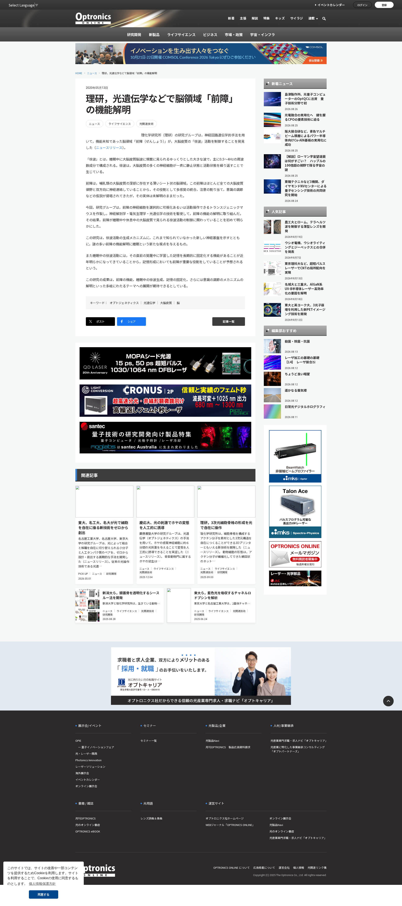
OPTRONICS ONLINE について (231, 868)
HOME (78, 73)
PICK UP (83, 573)
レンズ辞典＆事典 (151, 818)
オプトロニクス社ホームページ (225, 818)
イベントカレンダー (331, 5)
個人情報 (298, 868)
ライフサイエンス (119, 124)
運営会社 (284, 868)
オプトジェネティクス (124, 303)
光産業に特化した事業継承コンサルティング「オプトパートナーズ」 (298, 749)
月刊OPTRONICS (85, 818)
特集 (266, 18)
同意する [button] (43, 894)
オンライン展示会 (86, 786)
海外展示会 (82, 773)
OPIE (78, 741)
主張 (243, 18)
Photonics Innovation (88, 760)
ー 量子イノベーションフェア (94, 747)
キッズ (280, 18)
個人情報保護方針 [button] (42, 883)
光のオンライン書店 (87, 825)
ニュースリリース (109, 147)
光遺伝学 (149, 303)
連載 (311, 18)
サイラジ (296, 18)
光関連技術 (146, 124)
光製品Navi (212, 741)
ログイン (362, 5)
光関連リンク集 (317, 868)
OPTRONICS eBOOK (87, 831)
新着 (231, 18)
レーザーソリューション (90, 767)
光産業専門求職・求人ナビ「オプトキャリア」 (299, 741)
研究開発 (111, 573)
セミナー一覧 (148, 741)
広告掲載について (264, 868)
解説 (255, 18)
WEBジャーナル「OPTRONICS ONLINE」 (230, 825)
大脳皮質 (166, 303)
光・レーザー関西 (86, 754)
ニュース (92, 73)
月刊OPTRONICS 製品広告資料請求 (228, 747)
